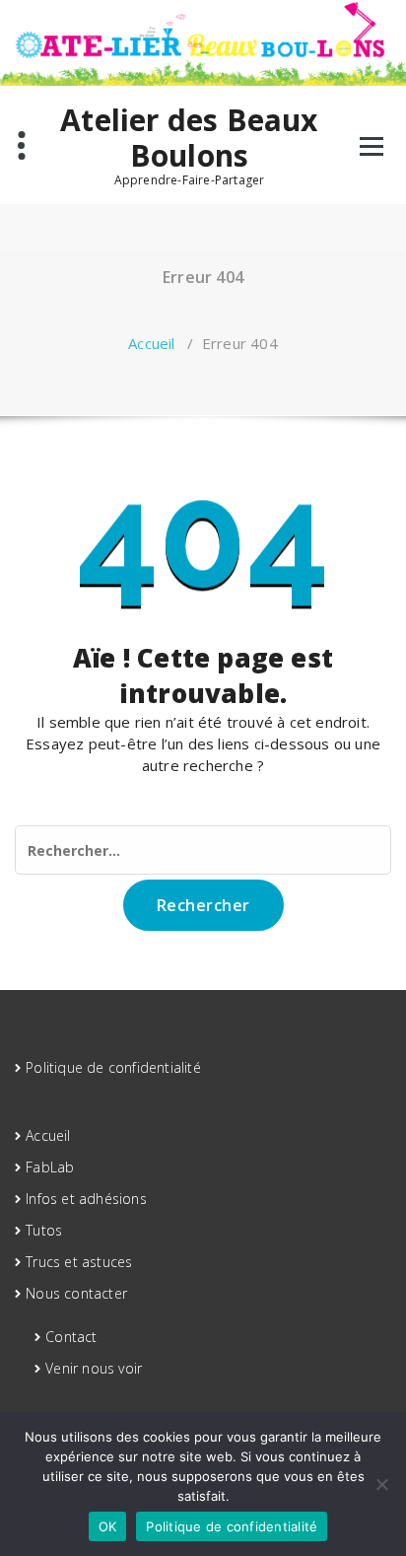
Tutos (44, 1230)
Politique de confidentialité (113, 1067)
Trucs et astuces (79, 1261)
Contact (71, 1336)
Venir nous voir (93, 1368)
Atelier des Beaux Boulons (188, 138)
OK (108, 1526)
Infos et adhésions (86, 1198)
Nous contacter (76, 1293)
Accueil (151, 343)
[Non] (381, 1484)
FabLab (50, 1167)
